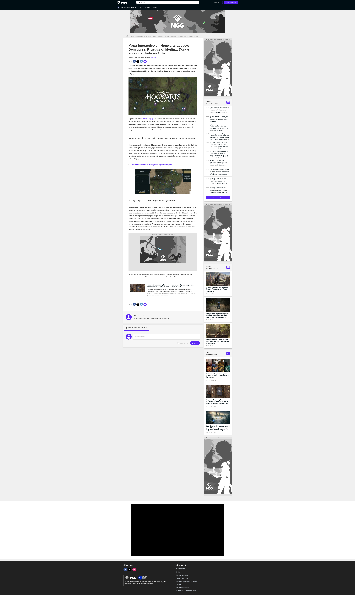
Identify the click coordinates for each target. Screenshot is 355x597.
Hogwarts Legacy (146, 119)
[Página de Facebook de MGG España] (125, 569)
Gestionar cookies (182, 588)
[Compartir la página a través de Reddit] (141, 61)
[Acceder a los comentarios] (145, 61)
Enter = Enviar (184, 343)
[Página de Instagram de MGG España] (134, 569)
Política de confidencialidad (185, 591)
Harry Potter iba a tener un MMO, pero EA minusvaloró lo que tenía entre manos (217, 341)
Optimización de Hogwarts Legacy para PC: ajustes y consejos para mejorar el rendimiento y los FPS (218, 428)
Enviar (196, 343)
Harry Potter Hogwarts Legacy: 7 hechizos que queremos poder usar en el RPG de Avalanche (217, 315)
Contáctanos (180, 569)
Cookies (178, 584)
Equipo (178, 572)
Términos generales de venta (186, 581)
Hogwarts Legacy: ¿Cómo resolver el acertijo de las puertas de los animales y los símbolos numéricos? (170, 286)
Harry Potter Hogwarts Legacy (148, 36)
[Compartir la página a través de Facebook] (134, 61)
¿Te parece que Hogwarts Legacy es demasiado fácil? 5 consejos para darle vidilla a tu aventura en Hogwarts (219, 127)
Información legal (181, 578)
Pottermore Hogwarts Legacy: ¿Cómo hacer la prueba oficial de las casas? (217, 375)
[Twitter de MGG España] (129, 569)
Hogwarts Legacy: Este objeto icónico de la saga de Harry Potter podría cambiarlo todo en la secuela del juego (219, 145)
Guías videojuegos (135, 36)
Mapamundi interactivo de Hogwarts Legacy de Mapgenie (152, 165)
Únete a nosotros (181, 575)
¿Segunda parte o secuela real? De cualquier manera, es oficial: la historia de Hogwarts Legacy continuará (219, 118)
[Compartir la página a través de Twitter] (137, 61)
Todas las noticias (218, 198)
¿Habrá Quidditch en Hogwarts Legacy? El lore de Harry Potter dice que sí (217, 289)
